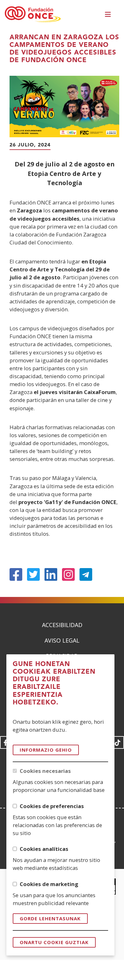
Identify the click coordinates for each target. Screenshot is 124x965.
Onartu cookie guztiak (54, 942)
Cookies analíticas (44, 848)
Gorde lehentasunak (50, 918)
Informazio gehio (46, 750)
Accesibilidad (62, 625)
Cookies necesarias (45, 770)
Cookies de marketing (49, 884)
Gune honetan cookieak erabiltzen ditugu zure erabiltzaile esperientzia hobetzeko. (54, 683)
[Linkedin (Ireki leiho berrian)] (51, 574)
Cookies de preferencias (52, 806)
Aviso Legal (62, 640)
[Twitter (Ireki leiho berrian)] (33, 574)
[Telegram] (85, 574)
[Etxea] (33, 14)
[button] (109, 14)
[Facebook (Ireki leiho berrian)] (16, 574)
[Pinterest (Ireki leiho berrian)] (68, 574)
